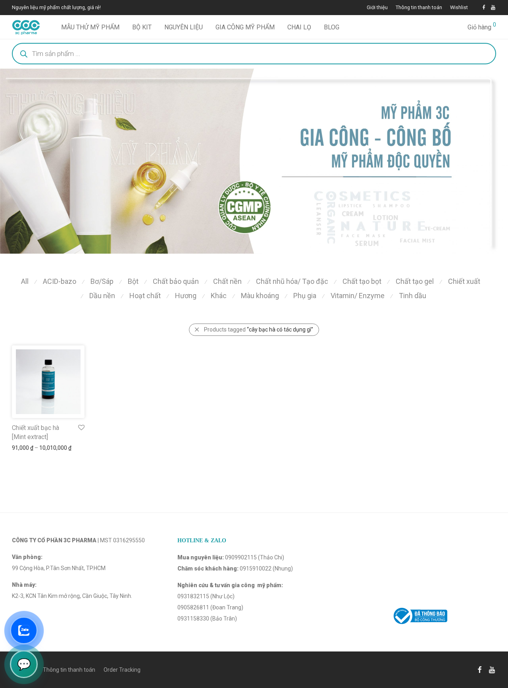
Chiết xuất (464, 281)
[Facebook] (483, 7)
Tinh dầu (412, 295)
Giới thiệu (377, 7)
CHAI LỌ (299, 27)
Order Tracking (122, 670)
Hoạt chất (145, 295)
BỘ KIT (142, 27)
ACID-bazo (59, 281)
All (25, 281)
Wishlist (459, 7)
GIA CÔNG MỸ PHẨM (245, 27)
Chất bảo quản (176, 281)
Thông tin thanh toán (419, 7)
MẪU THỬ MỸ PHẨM (90, 27)
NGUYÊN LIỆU (183, 27)
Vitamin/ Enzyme (358, 295)
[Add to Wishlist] (81, 427)
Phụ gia (304, 295)
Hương (185, 295)
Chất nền (227, 281)
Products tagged (258, 329)
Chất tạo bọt (362, 281)
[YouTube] (493, 7)
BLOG (331, 27)
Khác (219, 295)
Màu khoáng (260, 295)
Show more (22, 448)
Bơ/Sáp (102, 281)
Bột (133, 281)
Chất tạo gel (415, 281)
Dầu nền (102, 295)
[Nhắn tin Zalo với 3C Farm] (24, 630)
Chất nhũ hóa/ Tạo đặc (292, 281)
